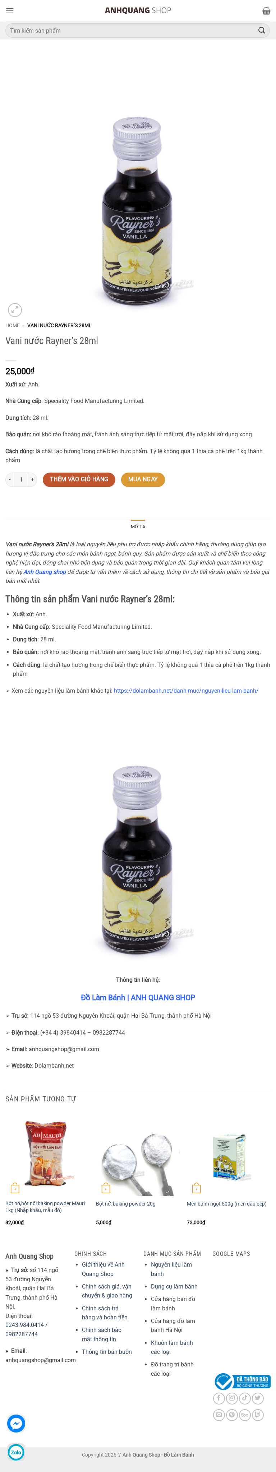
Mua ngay (143, 479)
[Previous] (5, 1175)
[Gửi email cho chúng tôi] (219, 1415)
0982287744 (21, 1334)
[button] (9, 10)
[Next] (270, 1175)
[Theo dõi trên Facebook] (219, 1398)
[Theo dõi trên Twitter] (258, 1398)
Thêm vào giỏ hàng (79, 479)
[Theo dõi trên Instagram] (232, 1398)
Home (12, 325)
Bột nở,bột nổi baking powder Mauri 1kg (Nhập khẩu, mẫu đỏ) (45, 1207)
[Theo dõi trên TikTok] (245, 1398)
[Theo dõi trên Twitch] (258, 1415)
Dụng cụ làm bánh (174, 1286)
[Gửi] (262, 30)
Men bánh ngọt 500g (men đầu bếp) (227, 1204)
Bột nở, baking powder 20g (126, 1204)
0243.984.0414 (24, 1325)
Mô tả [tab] (138, 526)
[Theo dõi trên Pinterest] (232, 1415)
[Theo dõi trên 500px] (245, 1415)
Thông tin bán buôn (107, 1351)
